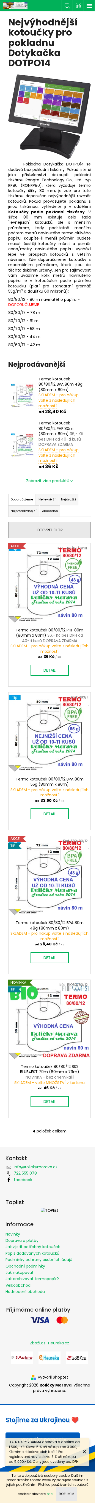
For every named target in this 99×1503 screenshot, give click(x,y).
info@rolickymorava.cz (35, 1167)
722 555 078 (25, 1173)
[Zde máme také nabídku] (22, 1357)
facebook (23, 1179)
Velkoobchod (18, 1285)
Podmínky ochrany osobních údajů (39, 1259)
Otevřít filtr (50, 530)
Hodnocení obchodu (25, 1291)
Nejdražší (68, 499)
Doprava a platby (22, 1240)
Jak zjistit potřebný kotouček (33, 1246)
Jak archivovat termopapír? (32, 1278)
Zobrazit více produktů (47, 480)
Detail (49, 670)
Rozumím (66, 1494)
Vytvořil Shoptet (53, 1377)
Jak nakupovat (20, 1272)
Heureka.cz (58, 1343)
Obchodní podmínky (25, 1266)
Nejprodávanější (24, 511)
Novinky (13, 1234)
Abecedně (50, 511)
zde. (49, 1494)
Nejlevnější (47, 499)
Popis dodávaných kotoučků (32, 1253)
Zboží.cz (37, 1343)
